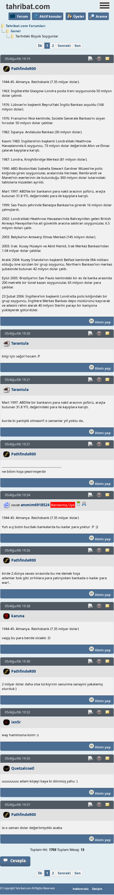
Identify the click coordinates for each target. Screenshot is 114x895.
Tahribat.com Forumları (25, 25)
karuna (17, 615)
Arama (101, 16)
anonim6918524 (35, 504)
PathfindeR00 (23, 68)
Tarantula (20, 343)
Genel (15, 31)
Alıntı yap (102, 322)
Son (77, 45)
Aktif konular (51, 16)
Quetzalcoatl (22, 768)
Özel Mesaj (108, 58)
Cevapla (18, 860)
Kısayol (91, 58)
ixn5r (16, 722)
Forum (22, 16)
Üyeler (78, 16)
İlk (40, 45)
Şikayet (99, 58)
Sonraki (64, 45)
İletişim (97, 889)
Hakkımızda (80, 889)
